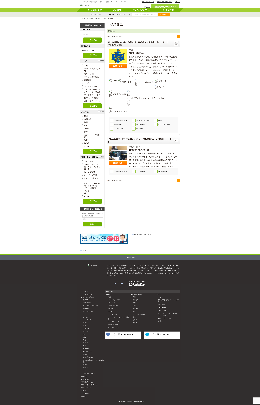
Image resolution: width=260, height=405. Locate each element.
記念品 (85, 322)
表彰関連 (87, 80)
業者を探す (117, 10)
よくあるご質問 (168, 10)
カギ (84, 370)
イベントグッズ (87, 351)
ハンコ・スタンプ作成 (114, 300)
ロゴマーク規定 (85, 393)
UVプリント (86, 365)
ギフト (85, 314)
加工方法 (97, 19)
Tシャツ (85, 334)
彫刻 (86, 122)
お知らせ (85, 367)
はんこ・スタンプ (88, 311)
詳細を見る (117, 66)
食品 (84, 345)
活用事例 (85, 300)
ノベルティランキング (89, 373)
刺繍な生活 (86, 308)
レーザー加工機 (90, 175)
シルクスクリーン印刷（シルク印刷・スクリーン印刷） (92, 186)
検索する (93, 224)
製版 (86, 140)
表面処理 (87, 119)
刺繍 (84, 337)
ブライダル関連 (90, 86)
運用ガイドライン (86, 387)
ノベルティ (86, 317)
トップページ (84, 291)
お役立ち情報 (87, 302)
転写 (86, 132)
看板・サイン (89, 74)
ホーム (83, 19)
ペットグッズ (87, 320)
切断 (86, 125)
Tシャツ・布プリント (164, 310)
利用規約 (83, 390)
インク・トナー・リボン (164, 318)
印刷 (86, 66)
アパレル (85, 343)
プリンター (88, 161)
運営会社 (177, 2)
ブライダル (86, 328)
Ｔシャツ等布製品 (91, 77)
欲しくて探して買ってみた (90, 305)
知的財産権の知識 (88, 357)
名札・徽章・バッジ (92, 101)
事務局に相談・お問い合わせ (164, 2)
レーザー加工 (87, 348)
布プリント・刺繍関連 (139, 314)
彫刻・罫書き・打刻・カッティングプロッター (92, 167)
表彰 (84, 325)
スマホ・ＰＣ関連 (91, 98)
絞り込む (93, 40)
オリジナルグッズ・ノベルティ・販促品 (92, 91)
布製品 (85, 354)
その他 (104, 19)
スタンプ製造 (89, 172)
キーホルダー (87, 331)
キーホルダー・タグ (92, 95)
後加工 (87, 143)
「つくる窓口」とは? (94, 10)
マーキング (88, 129)
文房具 (87, 83)
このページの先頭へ (130, 257)
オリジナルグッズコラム (142, 10)
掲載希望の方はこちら (148, 2)
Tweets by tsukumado (150, 338)
